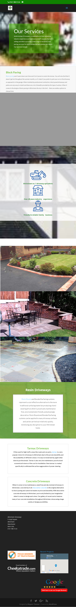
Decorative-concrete (40, 488)
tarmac (54, 452)
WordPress (53, 604)
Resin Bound (26, 399)
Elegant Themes (33, 604)
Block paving (10, 76)
